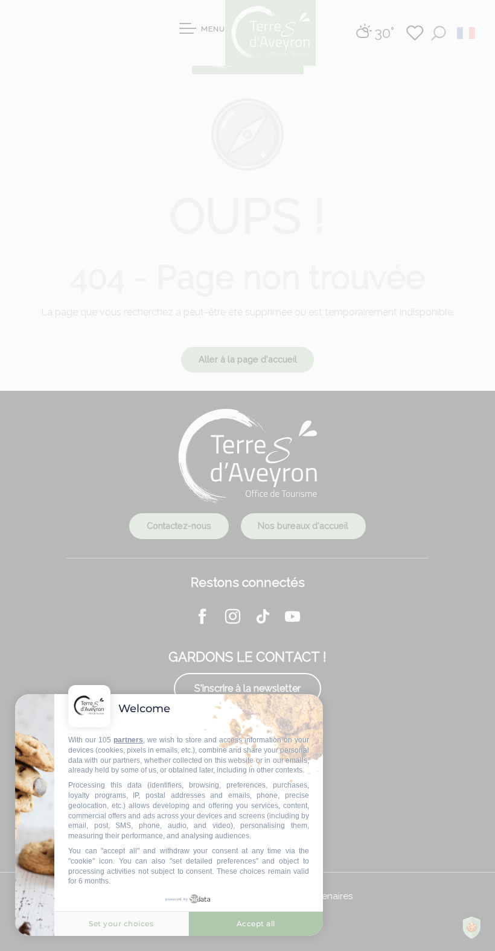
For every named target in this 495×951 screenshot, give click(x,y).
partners (128, 740)
